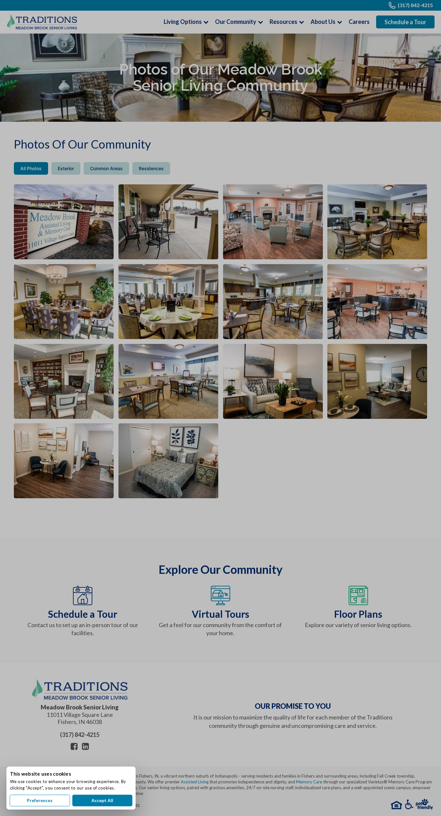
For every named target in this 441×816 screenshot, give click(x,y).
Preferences (40, 800)
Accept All (102, 800)
